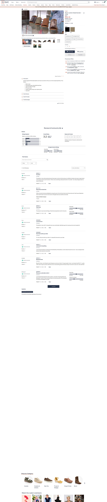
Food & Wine (68, 4)
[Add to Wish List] (84, 13)
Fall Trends (12, 4)
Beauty (38, 4)
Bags (50, 4)
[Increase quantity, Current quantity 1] (69, 46)
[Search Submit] (89, 2)
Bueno (66, 15)
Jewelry (42, 4)
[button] (95, 2)
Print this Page (61, 103)
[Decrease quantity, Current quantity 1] (65, 46)
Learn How (82, 73)
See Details (74, 64)
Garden (29, 4)
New (7, 4)
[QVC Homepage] (22, 9)
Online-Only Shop (18, 4)
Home (53, 4)
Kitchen (63, 4)
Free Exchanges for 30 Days (70, 48)
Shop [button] (12, 2)
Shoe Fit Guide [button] (26, 96)
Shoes (46, 4)
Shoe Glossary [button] (26, 93)
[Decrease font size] (63, 76)
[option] (53, 7)
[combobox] (57, 2)
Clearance (25, 4)
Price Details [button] (67, 21)
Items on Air (23, 2)
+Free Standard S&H (68, 19)
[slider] (43, 31)
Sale (66, 11)
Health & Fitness (75, 4)
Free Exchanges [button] (26, 99)
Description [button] (25, 78)
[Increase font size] (61, 76)
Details (76, 67)
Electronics (58, 4)
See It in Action (27, 46)
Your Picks (3, 4)
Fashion (34, 4)
